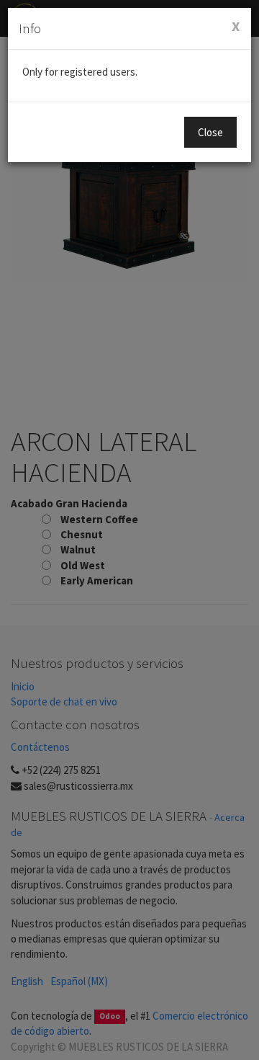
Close (210, 132)
